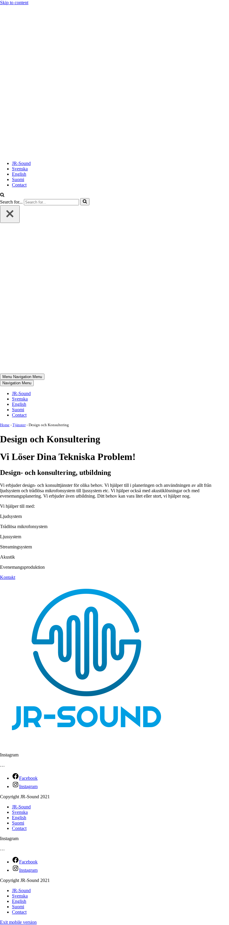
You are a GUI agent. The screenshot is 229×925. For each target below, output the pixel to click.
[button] (2, 195)
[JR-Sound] (74, 153)
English (19, 174)
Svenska (20, 168)
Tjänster (19, 425)
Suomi (18, 179)
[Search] (84, 201)
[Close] (10, 214)
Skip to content (14, 2)
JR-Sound (21, 163)
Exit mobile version (18, 922)
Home (5, 425)
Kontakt (7, 577)
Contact (19, 184)
